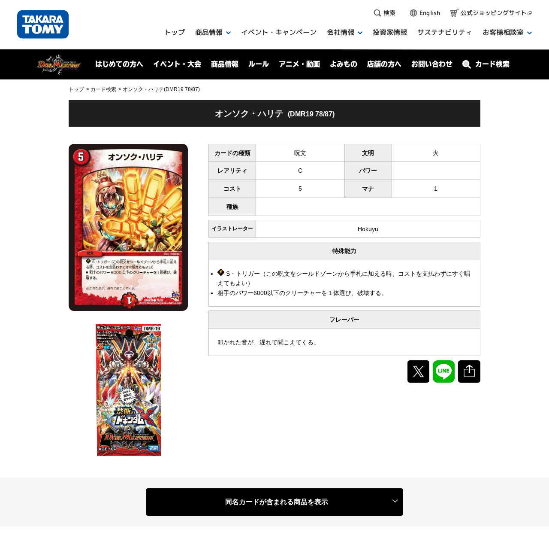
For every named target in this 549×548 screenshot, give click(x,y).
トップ (76, 89)
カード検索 (103, 89)
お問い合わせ (431, 64)
